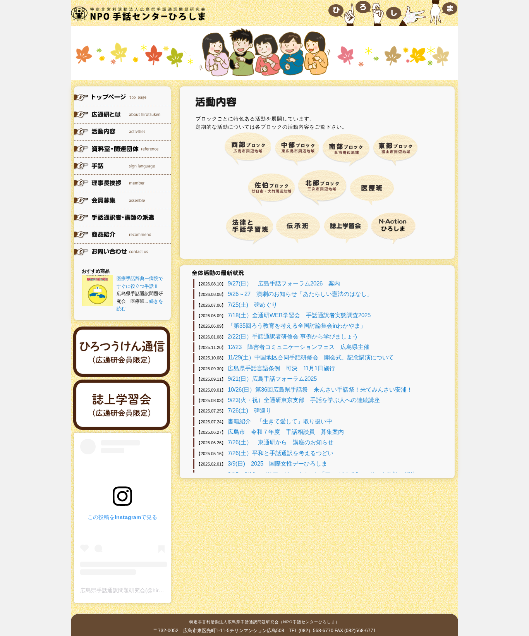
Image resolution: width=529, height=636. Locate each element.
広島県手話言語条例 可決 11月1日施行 (284, 368)
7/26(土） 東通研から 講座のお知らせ (280, 442)
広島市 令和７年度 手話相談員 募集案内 (286, 431)
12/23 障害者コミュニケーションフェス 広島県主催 (298, 347)
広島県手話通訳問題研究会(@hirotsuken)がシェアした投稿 (151, 590)
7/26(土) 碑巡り (249, 410)
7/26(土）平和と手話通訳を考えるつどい (280, 453)
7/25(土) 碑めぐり (252, 304)
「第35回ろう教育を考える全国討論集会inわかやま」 (297, 325)
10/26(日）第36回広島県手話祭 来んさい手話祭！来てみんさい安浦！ (320, 389)
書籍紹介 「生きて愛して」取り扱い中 (280, 421)
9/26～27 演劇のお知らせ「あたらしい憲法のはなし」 (300, 293)
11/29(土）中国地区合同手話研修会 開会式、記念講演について (311, 357)
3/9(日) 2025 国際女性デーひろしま (277, 463)
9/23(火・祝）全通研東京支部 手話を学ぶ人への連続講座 (304, 400)
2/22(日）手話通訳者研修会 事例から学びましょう (293, 336)
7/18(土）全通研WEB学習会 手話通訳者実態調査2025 (299, 315)
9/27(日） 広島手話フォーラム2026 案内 (284, 283)
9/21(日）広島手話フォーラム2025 (272, 378)
